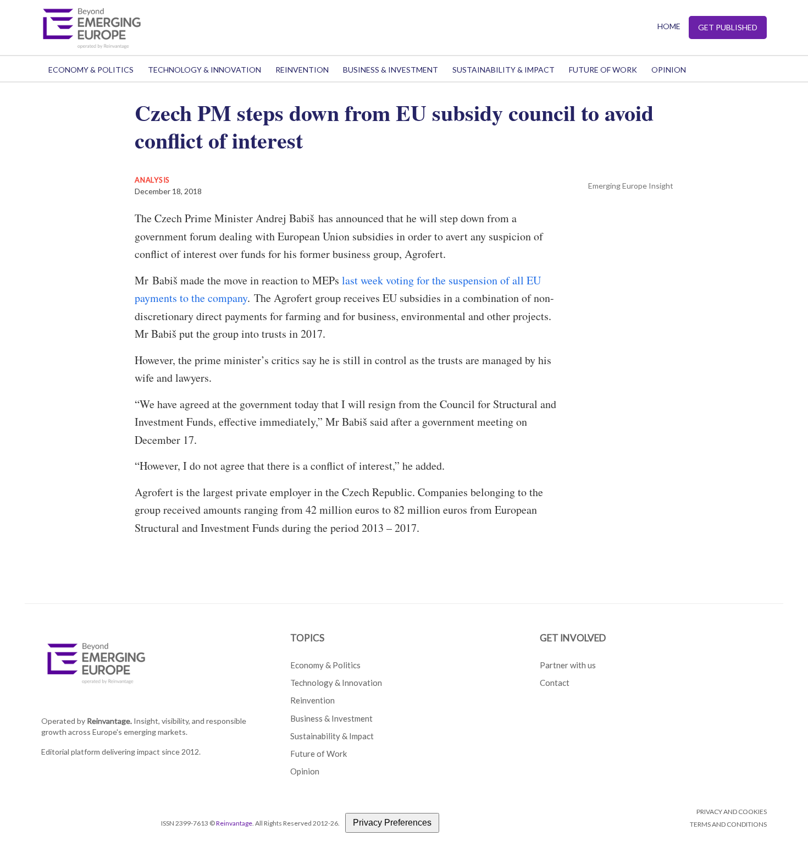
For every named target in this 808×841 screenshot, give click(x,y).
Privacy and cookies (731, 811)
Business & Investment (390, 69)
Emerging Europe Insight (630, 185)
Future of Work (603, 69)
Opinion (668, 69)
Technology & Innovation (204, 69)
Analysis (152, 179)
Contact (554, 683)
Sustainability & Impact (503, 69)
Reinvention (302, 69)
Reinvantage (234, 823)
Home (668, 26)
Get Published (727, 27)
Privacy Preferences (392, 822)
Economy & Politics (91, 69)
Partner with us (568, 665)
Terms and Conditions (728, 824)
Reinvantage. (109, 720)
